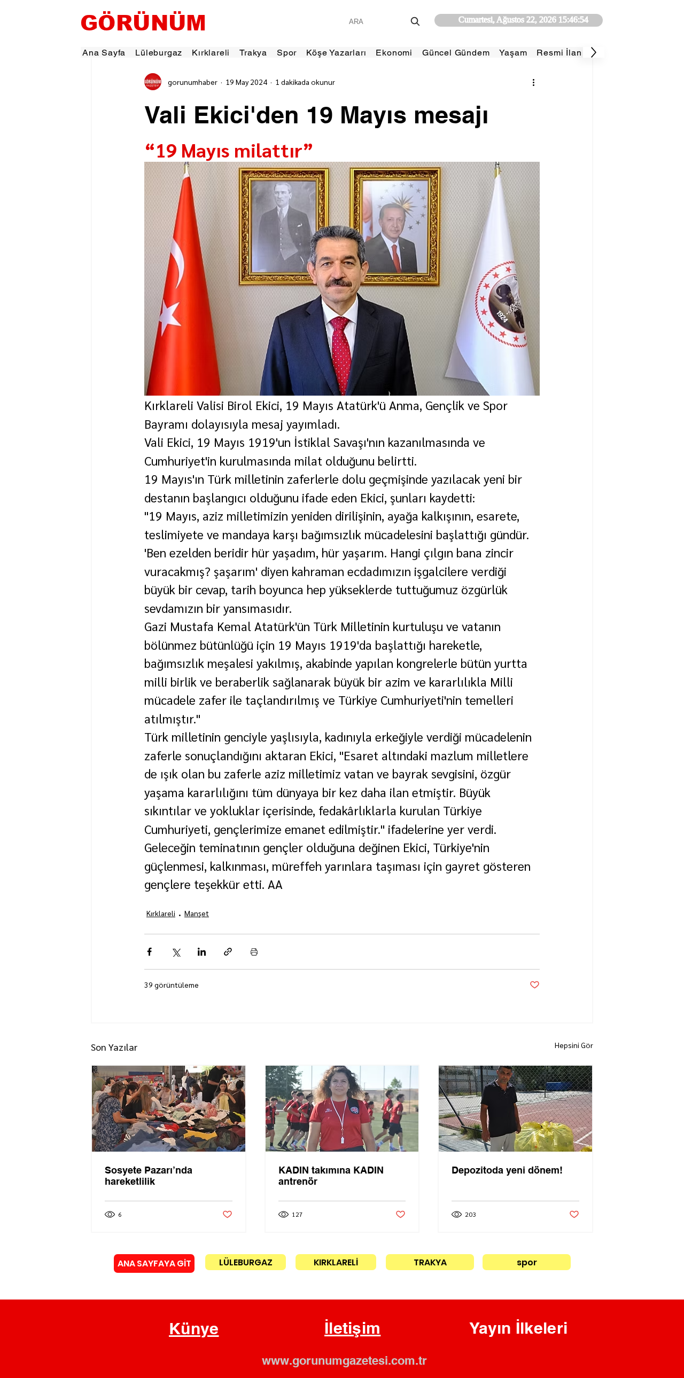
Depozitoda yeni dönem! (507, 1170)
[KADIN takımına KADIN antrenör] (342, 1109)
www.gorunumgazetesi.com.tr (344, 1360)
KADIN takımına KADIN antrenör (331, 1175)
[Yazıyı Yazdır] (254, 952)
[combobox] (385, 21)
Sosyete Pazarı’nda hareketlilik (148, 1175)
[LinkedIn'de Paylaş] (202, 952)
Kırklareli (160, 913)
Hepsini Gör (574, 1045)
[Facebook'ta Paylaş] (149, 952)
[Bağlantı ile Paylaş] (228, 952)
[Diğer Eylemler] (533, 81)
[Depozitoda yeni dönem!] (515, 1109)
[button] (194, 1328)
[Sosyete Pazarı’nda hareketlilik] (168, 1109)
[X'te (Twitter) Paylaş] (175, 952)
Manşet (196, 913)
